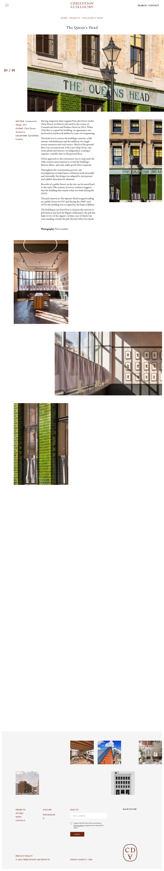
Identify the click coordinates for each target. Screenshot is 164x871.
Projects (21, 809)
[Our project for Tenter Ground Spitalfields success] (27, 783)
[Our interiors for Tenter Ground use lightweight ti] (82, 752)
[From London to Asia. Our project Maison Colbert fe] (150, 752)
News (19, 817)
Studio (19, 813)
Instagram (24, 740)
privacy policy (79, 825)
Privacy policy (24, 856)
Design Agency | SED (81, 859)
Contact (153, 5)
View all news (152, 657)
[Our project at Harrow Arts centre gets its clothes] (109, 752)
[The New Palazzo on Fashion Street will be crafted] (123, 783)
